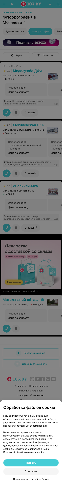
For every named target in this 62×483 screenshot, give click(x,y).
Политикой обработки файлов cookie (23, 452)
